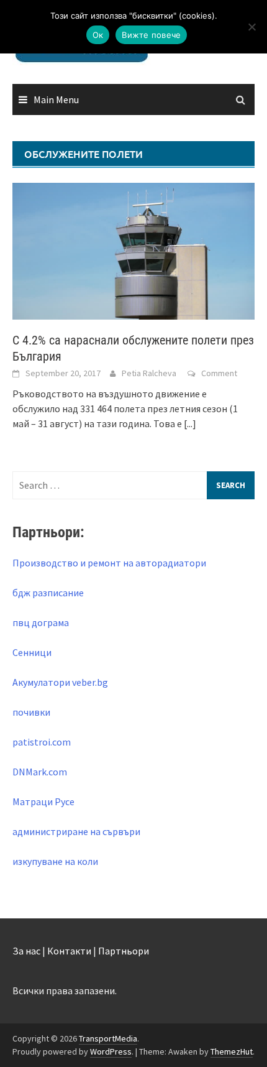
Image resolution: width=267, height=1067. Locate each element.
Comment (219, 373)
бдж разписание (48, 592)
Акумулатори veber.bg (60, 682)
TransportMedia (108, 1038)
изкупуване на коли (55, 861)
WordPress (111, 1051)
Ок (98, 35)
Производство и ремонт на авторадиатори (109, 563)
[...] (190, 423)
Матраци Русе (43, 801)
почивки (31, 712)
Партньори (123, 951)
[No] (251, 27)
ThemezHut (231, 1051)
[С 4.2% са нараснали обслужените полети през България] (133, 250)
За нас (26, 951)
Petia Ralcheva (149, 373)
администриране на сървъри (76, 831)
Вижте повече (151, 35)
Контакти (69, 951)
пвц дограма (40, 622)
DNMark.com (39, 771)
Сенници (32, 652)
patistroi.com (41, 742)
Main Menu (56, 99)
